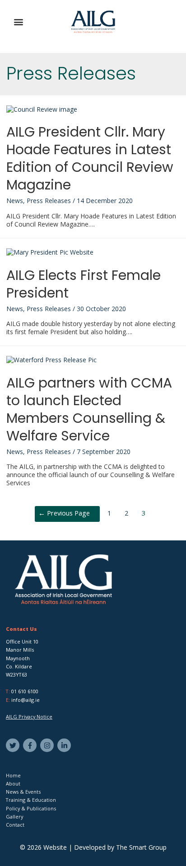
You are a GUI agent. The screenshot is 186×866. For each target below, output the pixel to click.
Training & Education (31, 799)
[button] (18, 21)
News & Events (23, 791)
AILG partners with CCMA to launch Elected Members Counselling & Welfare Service (89, 409)
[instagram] (48, 745)
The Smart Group (141, 847)
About (13, 783)
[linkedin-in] (65, 745)
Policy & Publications (31, 808)
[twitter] (14, 745)
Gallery (14, 816)
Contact (15, 824)
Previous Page (64, 512)
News (14, 200)
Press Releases (49, 200)
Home (13, 775)
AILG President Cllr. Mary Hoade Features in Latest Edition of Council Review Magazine (89, 158)
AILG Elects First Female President (83, 284)
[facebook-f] (31, 745)
